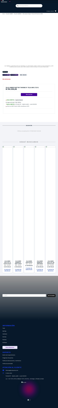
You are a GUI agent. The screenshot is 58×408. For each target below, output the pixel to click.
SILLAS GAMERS (17, 13)
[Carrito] (55, 11)
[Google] (41, 314)
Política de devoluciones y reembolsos (11, 360)
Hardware (4, 334)
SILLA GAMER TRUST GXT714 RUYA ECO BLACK (7, 262)
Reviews (4, 339)
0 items (50, 11)
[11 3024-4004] (4, 373)
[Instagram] (21, 314)
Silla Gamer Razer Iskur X (29, 261)
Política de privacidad (7, 363)
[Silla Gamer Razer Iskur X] (29, 146)
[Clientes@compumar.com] (4, 370)
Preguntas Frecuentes (7, 357)
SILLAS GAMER (9, 13)
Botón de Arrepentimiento (8, 355)
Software (4, 342)
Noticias (4, 336)
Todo (3, 328)
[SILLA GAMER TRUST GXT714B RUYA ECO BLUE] (51, 146)
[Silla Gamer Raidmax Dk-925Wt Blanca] (18, 146)
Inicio (3, 13)
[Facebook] (31, 314)
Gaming (4, 331)
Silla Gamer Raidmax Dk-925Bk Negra (40, 262)
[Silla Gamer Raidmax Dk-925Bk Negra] (40, 146)
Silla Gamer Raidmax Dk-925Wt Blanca (18, 262)
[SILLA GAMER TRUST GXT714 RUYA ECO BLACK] (7, 146)
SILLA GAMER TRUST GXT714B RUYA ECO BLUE (50, 262)
